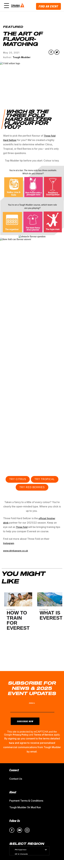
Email (32, 703)
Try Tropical (44, 479)
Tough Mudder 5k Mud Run (25, 807)
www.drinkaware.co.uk (15, 550)
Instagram (8, 543)
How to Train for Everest (18, 620)
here (11, 743)
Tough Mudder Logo (18, 5)
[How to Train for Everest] (18, 605)
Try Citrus (17, 479)
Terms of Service (43, 734)
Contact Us (15, 778)
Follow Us (14, 821)
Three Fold (21, 527)
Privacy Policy (20, 734)
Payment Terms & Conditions (26, 800)
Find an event (48, 6)
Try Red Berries (32, 487)
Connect (14, 770)
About (12, 792)
